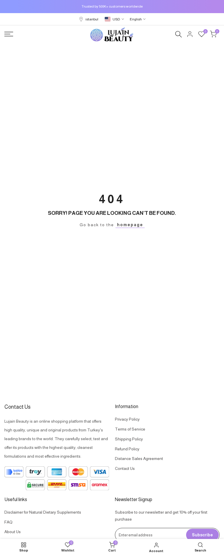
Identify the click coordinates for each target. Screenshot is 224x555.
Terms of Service (130, 429)
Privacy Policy (127, 419)
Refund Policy (127, 449)
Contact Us (125, 468)
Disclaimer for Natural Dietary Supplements (42, 512)
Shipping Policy (129, 439)
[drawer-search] (178, 34)
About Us (12, 531)
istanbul (91, 19)
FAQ (8, 522)
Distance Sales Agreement (139, 458)
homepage (130, 224)
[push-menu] (8, 34)
